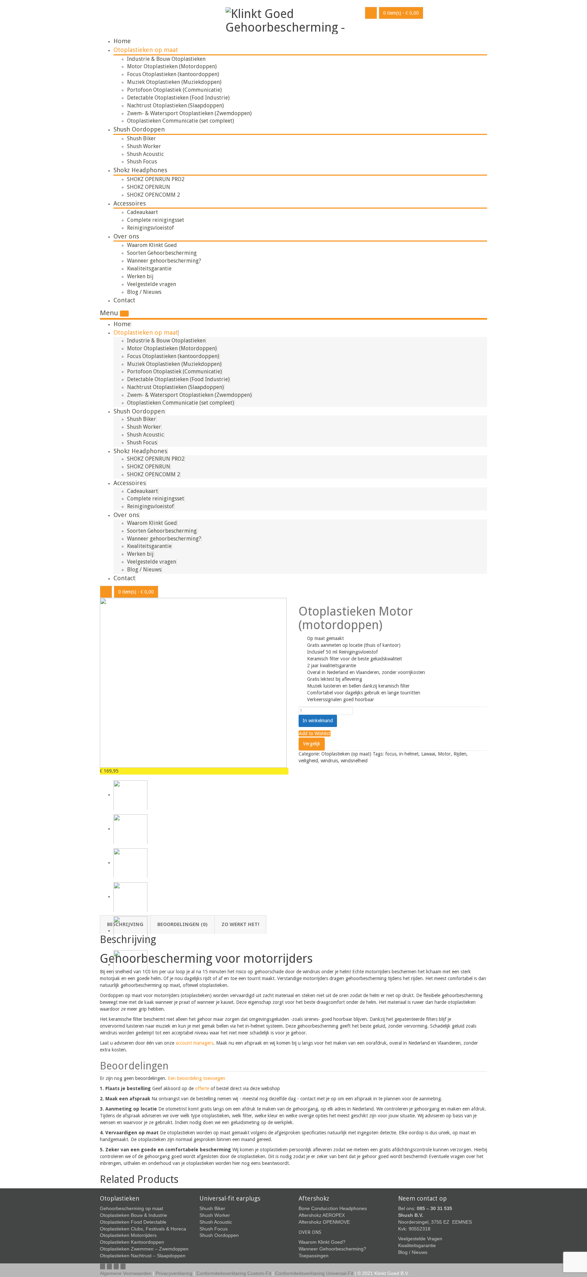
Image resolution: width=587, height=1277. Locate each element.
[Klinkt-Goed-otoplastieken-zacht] (130, 896)
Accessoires (129, 203)
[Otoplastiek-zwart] (193, 682)
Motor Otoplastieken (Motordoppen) (172, 66)
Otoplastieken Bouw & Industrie (133, 1215)
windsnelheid (354, 760)
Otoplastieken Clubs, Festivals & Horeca (143, 1228)
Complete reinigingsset (155, 220)
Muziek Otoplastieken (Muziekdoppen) (174, 82)
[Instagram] (116, 1266)
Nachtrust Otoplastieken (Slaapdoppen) (175, 105)
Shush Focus (142, 161)
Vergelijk (311, 743)
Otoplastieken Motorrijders (128, 1235)
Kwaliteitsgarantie (149, 268)
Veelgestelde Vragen (420, 1238)
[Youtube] (109, 1266)
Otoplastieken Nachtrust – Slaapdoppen (142, 1255)
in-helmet (409, 754)
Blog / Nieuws (144, 292)
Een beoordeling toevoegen (196, 1078)
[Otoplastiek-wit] (130, 964)
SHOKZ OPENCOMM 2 (153, 195)
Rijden (459, 754)
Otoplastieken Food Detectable (133, 1222)
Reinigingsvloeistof (150, 228)
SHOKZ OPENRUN (148, 187)
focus (390, 754)
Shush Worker (144, 146)
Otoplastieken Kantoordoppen (132, 1242)
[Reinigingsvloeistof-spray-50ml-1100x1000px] (130, 862)
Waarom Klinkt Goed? (322, 1242)
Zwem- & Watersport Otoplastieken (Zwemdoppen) (189, 113)
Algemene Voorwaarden (126, 1273)
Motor (444, 754)
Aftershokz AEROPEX (322, 1215)
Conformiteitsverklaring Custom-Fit (233, 1273)
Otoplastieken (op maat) (346, 754)
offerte (202, 1088)
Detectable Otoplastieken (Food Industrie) (178, 97)
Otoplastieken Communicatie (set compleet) (180, 121)
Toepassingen (313, 1255)
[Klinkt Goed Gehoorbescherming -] (290, 19)
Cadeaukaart (142, 212)
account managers (194, 1043)
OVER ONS (310, 1232)
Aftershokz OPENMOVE (324, 1222)
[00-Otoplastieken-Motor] (130, 828)
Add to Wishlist (314, 733)
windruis (329, 760)
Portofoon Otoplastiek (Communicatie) (174, 90)
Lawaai (428, 754)
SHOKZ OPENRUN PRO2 (155, 179)
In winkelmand (318, 720)
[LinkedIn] (123, 1266)
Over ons (126, 236)
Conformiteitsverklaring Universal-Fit (314, 1273)
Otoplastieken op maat (145, 49)
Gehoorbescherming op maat (131, 1208)
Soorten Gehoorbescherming (162, 253)
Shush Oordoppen (139, 129)
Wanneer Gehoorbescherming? (332, 1249)
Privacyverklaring (174, 1273)
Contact (124, 300)
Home (122, 41)
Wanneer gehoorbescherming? (164, 261)
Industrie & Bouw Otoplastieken (166, 59)
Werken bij (140, 276)
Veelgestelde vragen (151, 284)
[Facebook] (102, 1266)
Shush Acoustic (145, 154)
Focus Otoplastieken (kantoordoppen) (173, 74)
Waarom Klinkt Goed (152, 245)
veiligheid (308, 760)
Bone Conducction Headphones (333, 1208)
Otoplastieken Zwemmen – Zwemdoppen (144, 1249)
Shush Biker (141, 138)
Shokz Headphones (140, 170)
